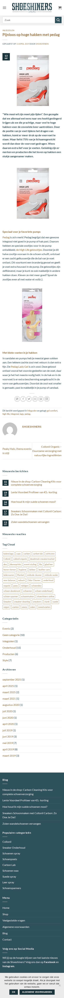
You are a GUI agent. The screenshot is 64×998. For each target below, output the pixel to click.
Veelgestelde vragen (13, 920)
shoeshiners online (45, 596)
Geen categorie (11, 634)
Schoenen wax (10, 870)
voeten (15, 607)
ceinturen (50, 553)
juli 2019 (7, 730)
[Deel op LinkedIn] (47, 399)
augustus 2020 (10, 704)
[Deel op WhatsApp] (17, 399)
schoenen (27, 591)
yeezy (24, 607)
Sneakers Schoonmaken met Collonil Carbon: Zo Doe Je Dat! (36, 513)
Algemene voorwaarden (15, 926)
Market (20, 575)
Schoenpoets (9, 859)
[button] (4, 8)
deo (5, 564)
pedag (27, 414)
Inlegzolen (8, 30)
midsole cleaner (34, 575)
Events (6, 628)
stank (47, 601)
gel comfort (52, 410)
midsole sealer (51, 575)
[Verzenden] (58, 20)
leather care (44, 569)
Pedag (6, 237)
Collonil (6, 559)
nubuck (21, 580)
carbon (27, 553)
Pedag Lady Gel (19, 366)
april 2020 (8, 723)
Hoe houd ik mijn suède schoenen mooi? (33, 501)
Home (5, 907)
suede (55, 601)
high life (6, 414)
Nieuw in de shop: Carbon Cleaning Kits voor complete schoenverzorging (36, 483)
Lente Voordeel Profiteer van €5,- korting (34, 492)
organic (6, 585)
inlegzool (15, 414)
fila (40, 564)
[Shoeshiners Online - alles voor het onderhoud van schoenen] (32, 7)
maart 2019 (9, 755)
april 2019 (8, 749)
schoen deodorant (11, 591)
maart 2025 (9, 692)
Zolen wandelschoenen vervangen (30, 521)
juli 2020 (7, 711)
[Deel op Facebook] (23, 399)
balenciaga (8, 553)
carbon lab (38, 553)
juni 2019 (7, 736)
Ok (13, 992)
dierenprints (15, 564)
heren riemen (9, 569)
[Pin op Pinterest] (41, 399)
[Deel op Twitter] (29, 399)
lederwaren (8, 575)
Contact (7, 939)
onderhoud (48, 580)
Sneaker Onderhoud (13, 847)
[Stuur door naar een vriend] (35, 399)
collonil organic (20, 559)
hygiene (22, 569)
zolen (32, 607)
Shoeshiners (42, 44)
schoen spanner (10, 596)
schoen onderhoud (43, 591)
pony (15, 585)
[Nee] (60, 986)
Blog (5, 933)
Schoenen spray (11, 853)
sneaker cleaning (22, 601)
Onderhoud (9, 647)
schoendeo (36, 585)
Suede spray (9, 876)
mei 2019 (7, 742)
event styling (30, 564)
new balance (9, 580)
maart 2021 (9, 698)
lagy (22, 414)
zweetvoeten (44, 607)
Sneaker (7, 601)
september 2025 (11, 679)
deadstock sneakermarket (42, 559)
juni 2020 (7, 717)
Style (5, 660)
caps (18, 553)
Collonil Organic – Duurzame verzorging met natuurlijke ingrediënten (47, 451)
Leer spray (8, 882)
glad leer (49, 564)
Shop (5, 914)
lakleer (32, 569)
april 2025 (8, 685)
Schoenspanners (11, 888)
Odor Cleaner (34, 580)
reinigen (24, 585)
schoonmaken (27, 596)
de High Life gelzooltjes (29, 249)
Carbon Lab (9, 864)
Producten (8, 654)
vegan (6, 607)
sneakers (37, 601)
